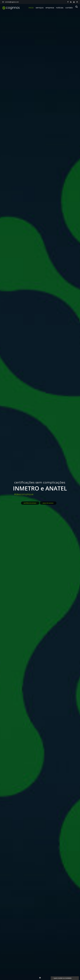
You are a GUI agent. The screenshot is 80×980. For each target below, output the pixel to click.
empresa (50, 7)
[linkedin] (70, 2)
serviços (40, 7)
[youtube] (74, 2)
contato (69, 7)
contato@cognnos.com (12, 2)
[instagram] (77, 2)
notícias (59, 7)
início (31, 7)
